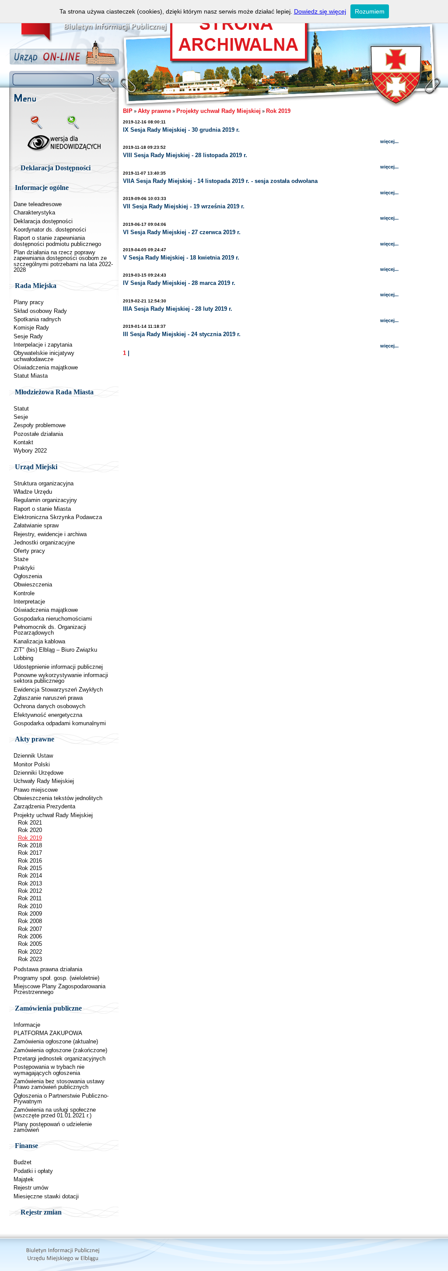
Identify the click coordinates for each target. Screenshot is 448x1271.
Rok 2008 (30, 921)
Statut (21, 408)
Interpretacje (29, 601)
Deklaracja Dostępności (56, 168)
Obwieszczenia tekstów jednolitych (58, 798)
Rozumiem (370, 11)
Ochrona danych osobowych (49, 706)
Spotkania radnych (37, 319)
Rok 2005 (30, 944)
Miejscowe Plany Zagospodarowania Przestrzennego (59, 989)
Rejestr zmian (41, 1212)
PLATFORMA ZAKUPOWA (48, 1033)
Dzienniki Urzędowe (38, 772)
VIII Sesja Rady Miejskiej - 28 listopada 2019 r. (185, 155)
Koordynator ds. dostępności (50, 229)
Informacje (27, 1025)
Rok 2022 (30, 951)
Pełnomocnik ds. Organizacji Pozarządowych (50, 630)
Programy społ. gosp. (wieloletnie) (56, 978)
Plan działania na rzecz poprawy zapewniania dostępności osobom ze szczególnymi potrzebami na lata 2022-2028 (63, 261)
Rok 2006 (30, 936)
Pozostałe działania (38, 434)
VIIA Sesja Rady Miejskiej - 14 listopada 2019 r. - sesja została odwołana (220, 181)
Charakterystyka (34, 212)
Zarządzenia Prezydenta (44, 806)
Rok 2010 (30, 906)
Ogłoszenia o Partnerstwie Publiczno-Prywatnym (61, 1098)
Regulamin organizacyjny (45, 500)
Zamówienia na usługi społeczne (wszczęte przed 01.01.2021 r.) (55, 1112)
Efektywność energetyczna (48, 715)
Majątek (24, 1179)
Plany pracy (29, 302)
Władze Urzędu (33, 491)
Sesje (21, 417)
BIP (128, 111)
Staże (21, 559)
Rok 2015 (30, 868)
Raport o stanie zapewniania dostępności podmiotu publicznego (57, 241)
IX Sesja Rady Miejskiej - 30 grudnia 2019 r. (181, 129)
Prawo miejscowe (36, 789)
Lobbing (23, 658)
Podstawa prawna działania (48, 969)
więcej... (389, 141)
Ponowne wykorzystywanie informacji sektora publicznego (61, 678)
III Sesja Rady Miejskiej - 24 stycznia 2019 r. (182, 334)
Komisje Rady (31, 327)
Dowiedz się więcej (320, 11)
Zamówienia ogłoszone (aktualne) (56, 1041)
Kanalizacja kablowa (39, 641)
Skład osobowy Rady (40, 311)
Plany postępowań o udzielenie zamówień (53, 1127)
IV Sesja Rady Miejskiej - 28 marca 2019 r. (179, 283)
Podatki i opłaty (33, 1171)
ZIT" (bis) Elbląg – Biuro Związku (55, 649)
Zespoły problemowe (40, 425)
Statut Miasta (31, 375)
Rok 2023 (30, 959)
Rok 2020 (30, 830)
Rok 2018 (30, 845)
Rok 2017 (30, 853)
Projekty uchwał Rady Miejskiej (53, 815)
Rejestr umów (31, 1187)
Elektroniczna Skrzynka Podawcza (58, 517)
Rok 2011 (30, 898)
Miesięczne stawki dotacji (46, 1196)
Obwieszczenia (33, 584)
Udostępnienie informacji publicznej (58, 667)
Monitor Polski (32, 764)
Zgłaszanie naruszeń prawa (48, 698)
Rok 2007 (30, 929)
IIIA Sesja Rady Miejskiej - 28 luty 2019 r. (177, 308)
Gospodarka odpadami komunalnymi (60, 723)
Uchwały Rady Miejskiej (44, 781)
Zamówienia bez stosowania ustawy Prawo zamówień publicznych (59, 1084)
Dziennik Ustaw (33, 755)
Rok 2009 (30, 913)
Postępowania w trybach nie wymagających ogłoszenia (49, 1070)
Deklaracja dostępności (43, 221)
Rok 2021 (30, 822)
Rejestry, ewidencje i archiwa (50, 534)
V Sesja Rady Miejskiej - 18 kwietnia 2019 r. (181, 257)
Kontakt (23, 442)
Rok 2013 (30, 883)
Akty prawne (154, 111)
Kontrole (24, 593)
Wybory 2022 (30, 450)
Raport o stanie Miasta (42, 509)
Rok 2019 (30, 838)
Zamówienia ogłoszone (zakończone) (60, 1050)
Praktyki (24, 568)
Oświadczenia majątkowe (46, 367)
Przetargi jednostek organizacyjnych (59, 1058)
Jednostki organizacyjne (44, 542)
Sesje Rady (28, 336)
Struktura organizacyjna (44, 483)
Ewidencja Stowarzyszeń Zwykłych (58, 689)
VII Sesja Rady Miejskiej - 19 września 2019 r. (184, 206)
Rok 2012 (30, 891)
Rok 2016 (30, 860)
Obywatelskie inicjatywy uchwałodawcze (44, 356)
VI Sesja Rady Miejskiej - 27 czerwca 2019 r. (182, 232)
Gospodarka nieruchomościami (53, 618)
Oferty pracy (29, 551)
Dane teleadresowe (38, 204)
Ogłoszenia (28, 576)
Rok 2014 (30, 875)
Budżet (23, 1162)
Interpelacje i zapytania (43, 344)
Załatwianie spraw (36, 525)
